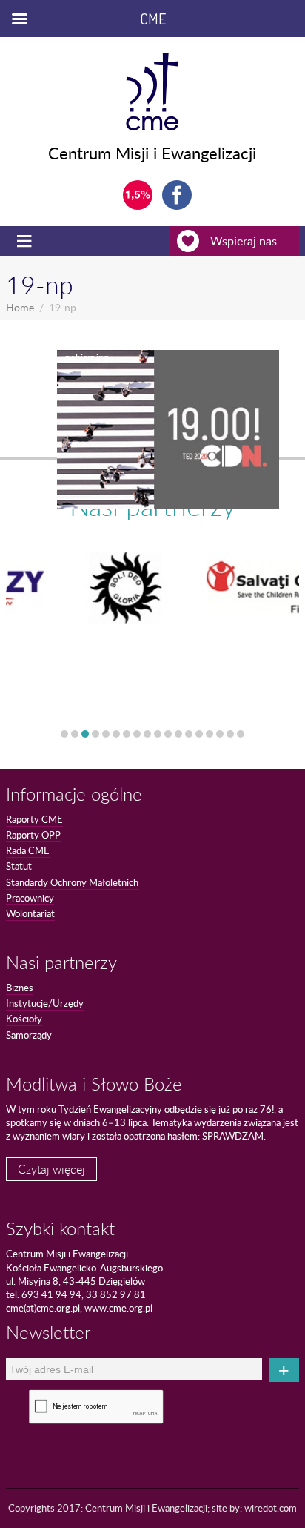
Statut (19, 866)
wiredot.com (270, 1508)
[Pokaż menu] (26, 241)
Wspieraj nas (243, 241)
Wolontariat (30, 913)
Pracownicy (30, 897)
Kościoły (24, 1018)
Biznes (19, 987)
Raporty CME (34, 819)
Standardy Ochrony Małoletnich (72, 882)
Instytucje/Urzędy (45, 1003)
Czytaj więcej (51, 1169)
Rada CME (28, 850)
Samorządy (29, 1035)
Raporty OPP (33, 834)
